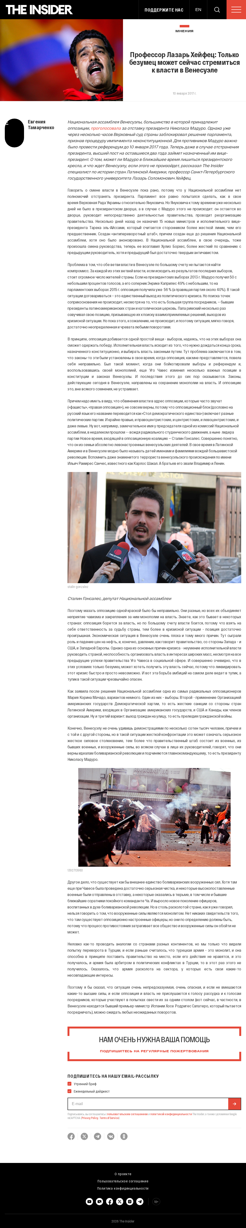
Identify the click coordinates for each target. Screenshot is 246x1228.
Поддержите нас (164, 9)
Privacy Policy (90, 1117)
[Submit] (234, 1104)
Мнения (184, 31)
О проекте (123, 1174)
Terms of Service (109, 1117)
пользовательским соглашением (127, 1114)
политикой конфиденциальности (171, 1114)
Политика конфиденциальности (123, 1188)
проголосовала (106, 128)
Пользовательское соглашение (123, 1181)
